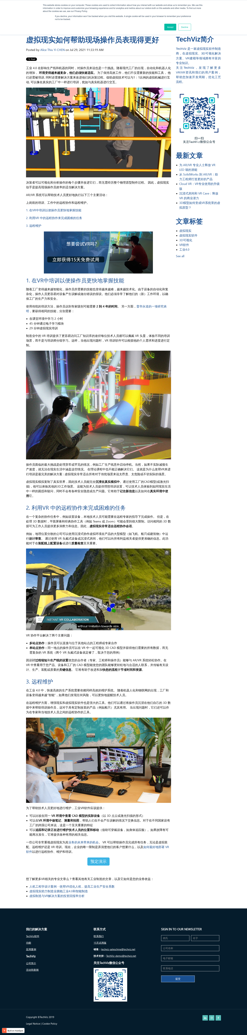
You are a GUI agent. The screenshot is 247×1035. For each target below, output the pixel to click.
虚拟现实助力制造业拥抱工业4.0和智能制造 (58, 891)
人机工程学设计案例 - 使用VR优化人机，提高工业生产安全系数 (72, 886)
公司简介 (31, 963)
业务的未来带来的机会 (83, 842)
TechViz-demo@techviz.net (121, 956)
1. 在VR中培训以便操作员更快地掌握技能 (53, 210)
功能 (28, 942)
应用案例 (31, 949)
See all (180, 256)
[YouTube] (211, 1018)
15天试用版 (100, 942)
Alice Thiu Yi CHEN (52, 50)
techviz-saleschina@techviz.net (118, 949)
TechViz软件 (32, 936)
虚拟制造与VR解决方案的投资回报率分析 (57, 896)
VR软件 (184, 245)
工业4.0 (184, 249)
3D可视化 (185, 240)
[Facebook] (218, 1018)
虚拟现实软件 (188, 235)
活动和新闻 (32, 969)
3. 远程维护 (33, 225)
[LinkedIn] (205, 1018)
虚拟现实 (185, 230)
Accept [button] (170, 27)
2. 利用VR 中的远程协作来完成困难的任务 (54, 218)
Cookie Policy (49, 1023)
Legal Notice (33, 1023)
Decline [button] (184, 27)
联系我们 (99, 936)
